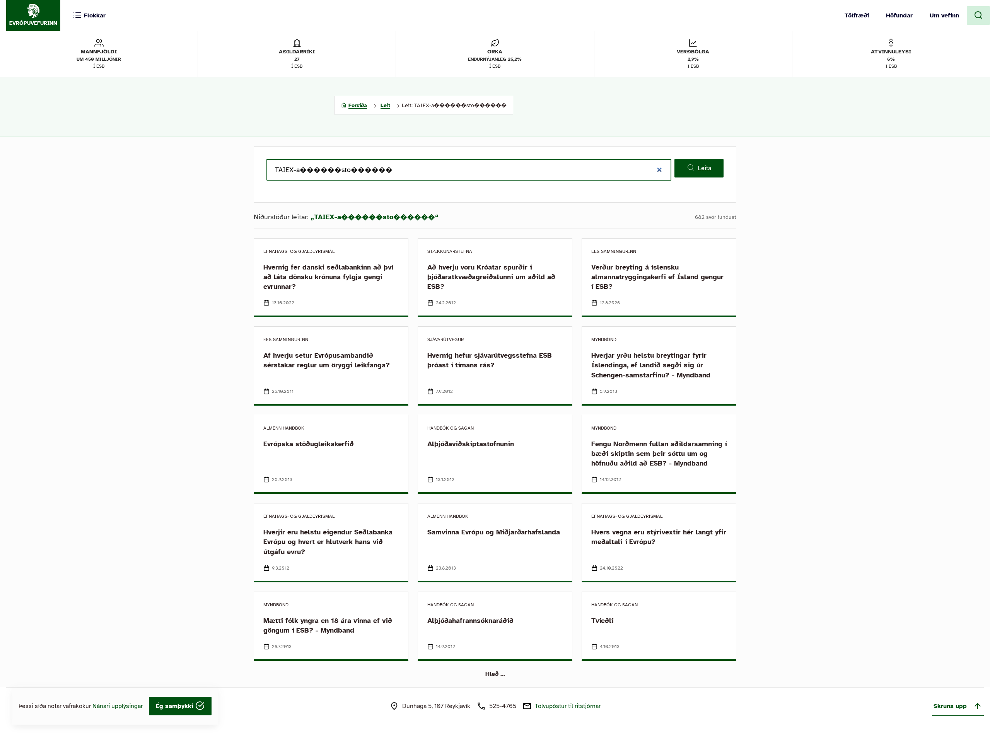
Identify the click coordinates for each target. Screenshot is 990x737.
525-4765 (502, 706)
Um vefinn (944, 15)
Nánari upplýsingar (117, 706)
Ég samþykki (175, 706)
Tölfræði (857, 15)
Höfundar (899, 15)
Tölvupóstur (568, 706)
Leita (704, 168)
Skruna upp (950, 706)
